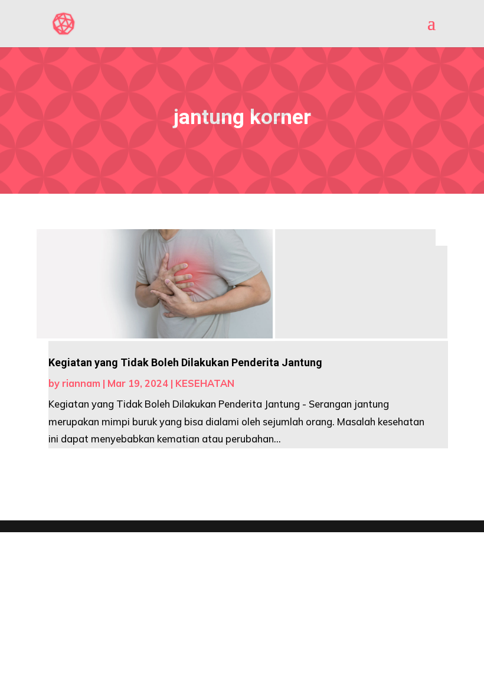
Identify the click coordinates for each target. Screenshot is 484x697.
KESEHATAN (204, 383)
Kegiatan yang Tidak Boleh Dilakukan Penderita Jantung (185, 362)
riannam (81, 383)
